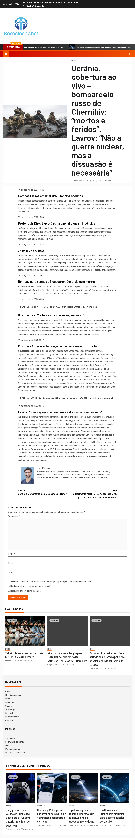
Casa (7, 691)
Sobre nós (27, 2)
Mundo (73, 60)
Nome (11, 554)
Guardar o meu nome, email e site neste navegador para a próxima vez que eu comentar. (51, 581)
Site (10, 572)
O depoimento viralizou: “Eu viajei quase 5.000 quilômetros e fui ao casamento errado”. (95, 494)
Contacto (9, 720)
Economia (9, 702)
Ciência (8, 706)
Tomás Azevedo (29, 829)
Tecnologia (10, 709)
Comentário (14, 516)
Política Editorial (71, 2)
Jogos (8, 806)
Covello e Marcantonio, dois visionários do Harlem (42, 492)
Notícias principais (13, 695)
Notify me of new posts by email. (25, 591)
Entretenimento (12, 716)
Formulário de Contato (44, 2)
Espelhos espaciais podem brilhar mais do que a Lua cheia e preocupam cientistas (95, 47)
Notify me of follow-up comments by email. (30, 586)
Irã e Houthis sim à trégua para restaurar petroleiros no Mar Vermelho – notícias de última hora (67, 657)
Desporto (9, 713)
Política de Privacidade (33, 6)
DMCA (59, 2)
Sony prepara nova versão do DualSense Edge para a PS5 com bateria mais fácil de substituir (18, 817)
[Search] (129, 53)
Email (11, 563)
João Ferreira (79, 181)
